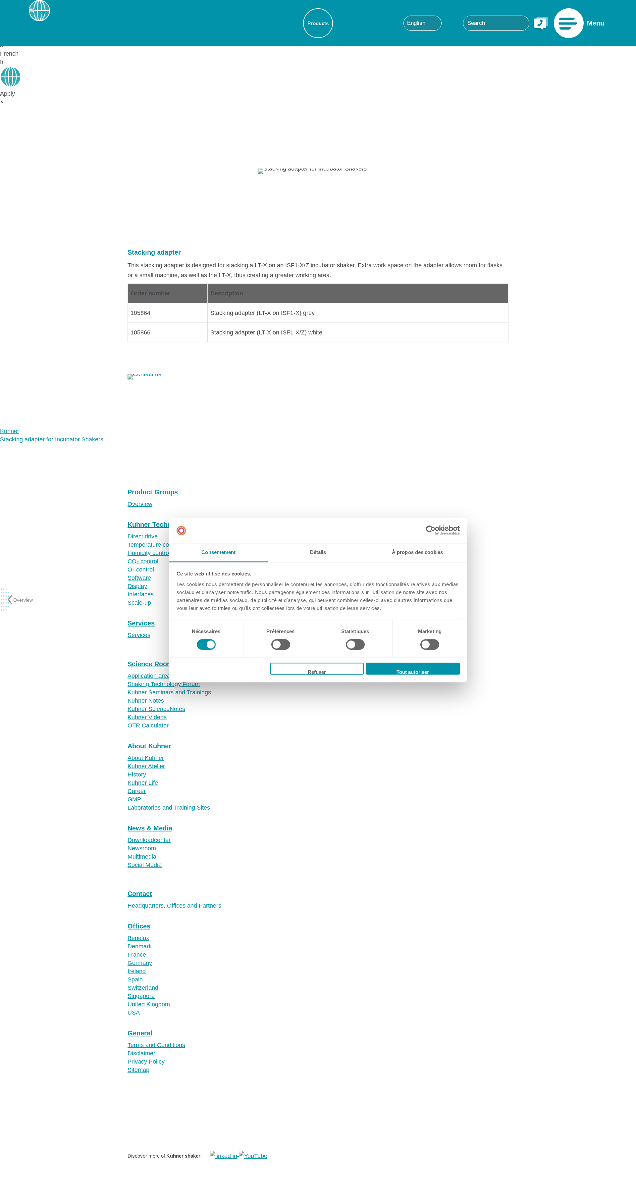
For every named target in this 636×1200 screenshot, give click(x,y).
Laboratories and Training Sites (169, 807)
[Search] (521, 23)
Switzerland (143, 987)
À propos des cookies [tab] (417, 552)
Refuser (317, 672)
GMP (134, 799)
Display (137, 586)
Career (137, 791)
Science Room (150, 664)
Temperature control (154, 544)
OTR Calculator (148, 725)
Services (141, 623)
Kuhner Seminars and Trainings (169, 692)
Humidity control (149, 553)
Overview (140, 504)
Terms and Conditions (156, 1045)
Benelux (138, 938)
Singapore (141, 996)
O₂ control (141, 569)
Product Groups (153, 492)
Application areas (150, 676)
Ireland (137, 971)
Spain (135, 979)
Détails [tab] (318, 552)
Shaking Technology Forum (164, 684)
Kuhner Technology (158, 524)
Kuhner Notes (146, 700)
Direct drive (143, 536)
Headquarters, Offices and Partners (174, 905)
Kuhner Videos (147, 717)
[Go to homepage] (38, 23)
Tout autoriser (413, 672)
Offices (139, 926)
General (140, 1033)
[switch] (280, 644)
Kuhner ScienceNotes (156, 709)
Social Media (145, 865)
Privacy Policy (146, 1061)
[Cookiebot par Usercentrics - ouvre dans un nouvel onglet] (431, 530)
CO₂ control (143, 561)
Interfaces (141, 594)
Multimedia (142, 856)
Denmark (140, 946)
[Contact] (540, 23)
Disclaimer (141, 1053)
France (137, 954)
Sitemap (138, 1070)
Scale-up (139, 602)
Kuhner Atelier (146, 766)
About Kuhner (149, 746)
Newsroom (142, 848)
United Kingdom (149, 1004)
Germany (140, 963)
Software (139, 578)
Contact (140, 893)
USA (134, 1012)
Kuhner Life (143, 782)
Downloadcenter (149, 840)
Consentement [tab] (218, 552)
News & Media (150, 828)
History (137, 774)
